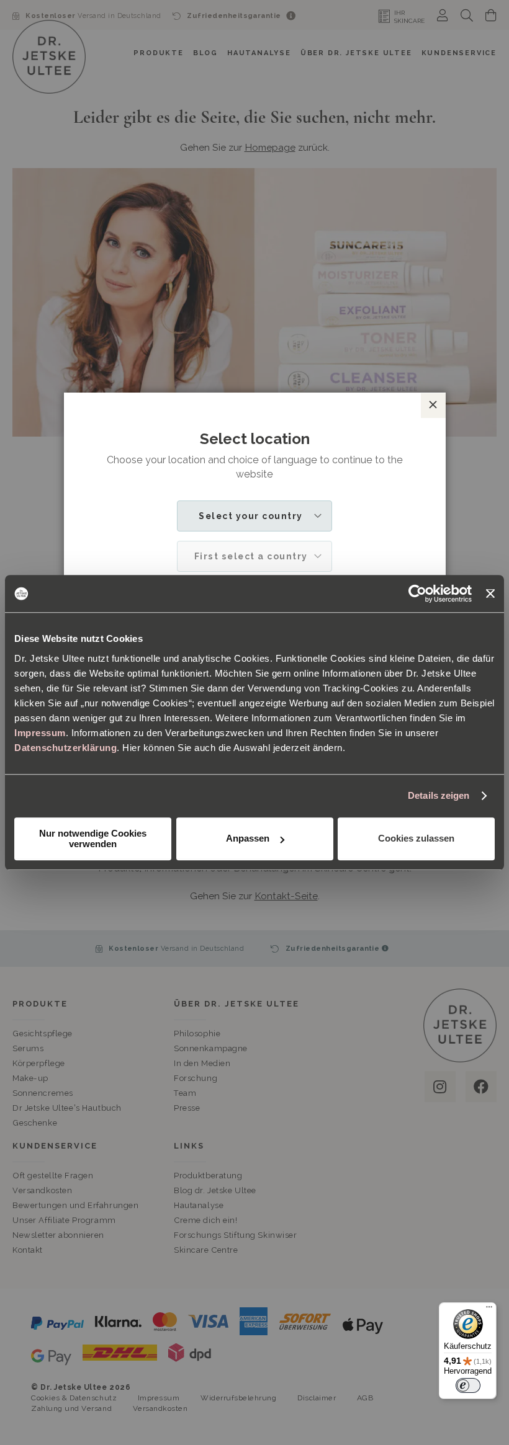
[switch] (468, 1385)
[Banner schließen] (490, 593)
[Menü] (489, 1309)
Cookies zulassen (416, 839)
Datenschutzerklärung (65, 747)
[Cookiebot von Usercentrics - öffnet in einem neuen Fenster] (417, 593)
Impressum (40, 732)
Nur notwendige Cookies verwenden (92, 839)
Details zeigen (438, 795)
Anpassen (247, 839)
